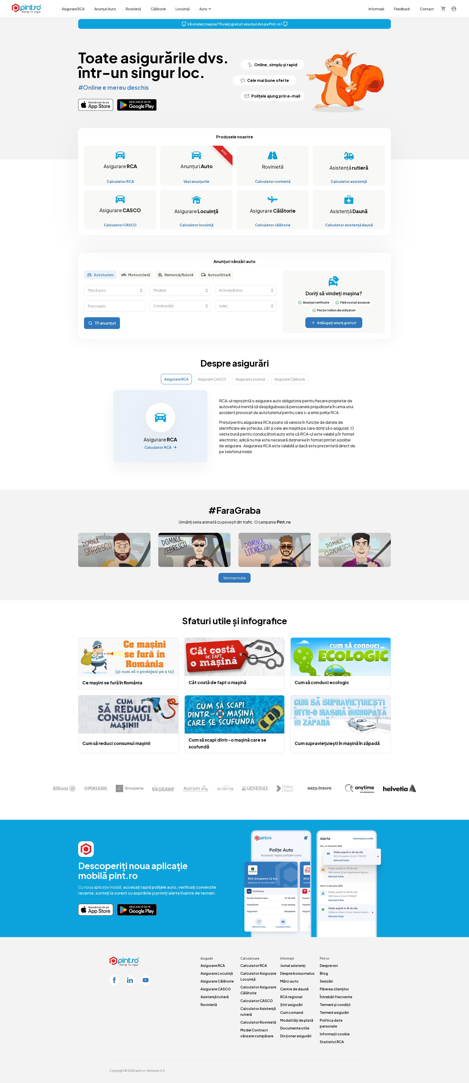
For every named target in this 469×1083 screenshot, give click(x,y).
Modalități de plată (296, 1020)
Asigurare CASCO (216, 989)
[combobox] (115, 290)
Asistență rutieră (215, 997)
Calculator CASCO (256, 1000)
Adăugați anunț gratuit (336, 322)
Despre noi (329, 965)
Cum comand (291, 1012)
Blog (324, 973)
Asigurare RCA (73, 9)
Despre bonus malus (297, 973)
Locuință (183, 9)
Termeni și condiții (335, 1004)
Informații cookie (335, 1034)
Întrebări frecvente (336, 997)
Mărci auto (289, 981)
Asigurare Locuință (217, 973)
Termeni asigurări (334, 1012)
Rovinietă (133, 9)
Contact (427, 9)
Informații (376, 9)
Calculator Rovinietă (258, 1022)
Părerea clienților (334, 989)
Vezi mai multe (234, 578)
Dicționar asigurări (295, 1036)
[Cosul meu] (443, 8)
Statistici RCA (332, 1041)
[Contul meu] (453, 8)
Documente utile (294, 1028)
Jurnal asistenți (293, 965)
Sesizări (326, 981)
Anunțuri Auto (105, 9)
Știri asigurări (291, 1004)
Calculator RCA (253, 965)
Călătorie (158, 9)
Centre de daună (294, 989)
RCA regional (291, 997)
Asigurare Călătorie (217, 981)
